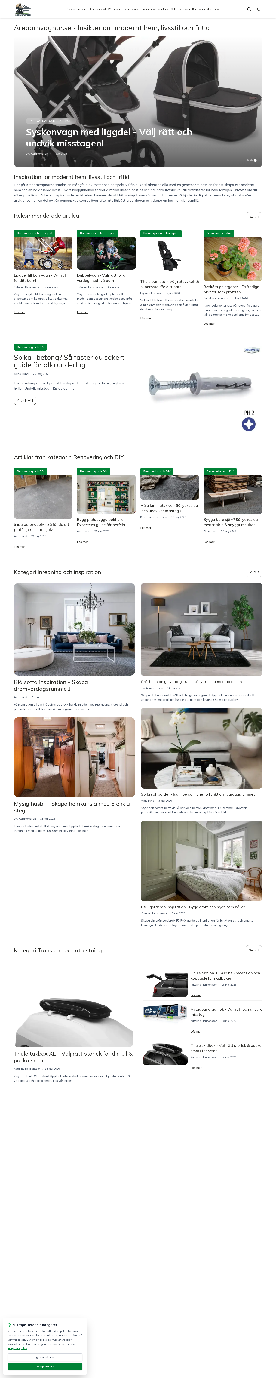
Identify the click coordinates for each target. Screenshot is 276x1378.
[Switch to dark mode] (259, 9)
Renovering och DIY (100, 9)
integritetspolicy (17, 1348)
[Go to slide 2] (251, 160)
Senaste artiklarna (77, 9)
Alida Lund (20, 536)
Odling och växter (180, 9)
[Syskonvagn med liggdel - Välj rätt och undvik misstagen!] (138, 101)
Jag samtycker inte (45, 1357)
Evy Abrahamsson (37, 153)
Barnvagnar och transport (206, 9)
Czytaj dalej (25, 400)
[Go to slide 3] (255, 160)
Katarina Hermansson (27, 287)
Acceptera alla (45, 1366)
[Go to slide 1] (248, 160)
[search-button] (249, 9)
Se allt (254, 217)
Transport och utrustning (155, 9)
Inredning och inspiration (126, 9)
